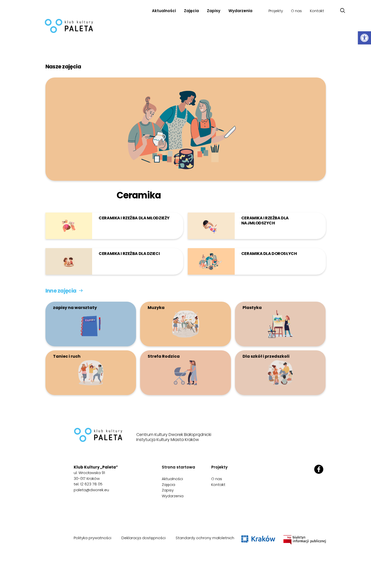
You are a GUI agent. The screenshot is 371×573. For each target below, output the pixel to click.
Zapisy (213, 10)
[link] (364, 37)
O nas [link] (296, 10)
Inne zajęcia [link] (60, 290)
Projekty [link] (276, 10)
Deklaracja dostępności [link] (143, 537)
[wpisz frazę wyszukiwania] (342, 10)
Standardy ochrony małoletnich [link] (205, 537)
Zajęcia (191, 10)
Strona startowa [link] (178, 467)
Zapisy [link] (168, 490)
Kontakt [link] (317, 10)
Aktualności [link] (164, 10)
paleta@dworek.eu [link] (91, 489)
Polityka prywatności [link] (92, 537)
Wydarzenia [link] (240, 10)
